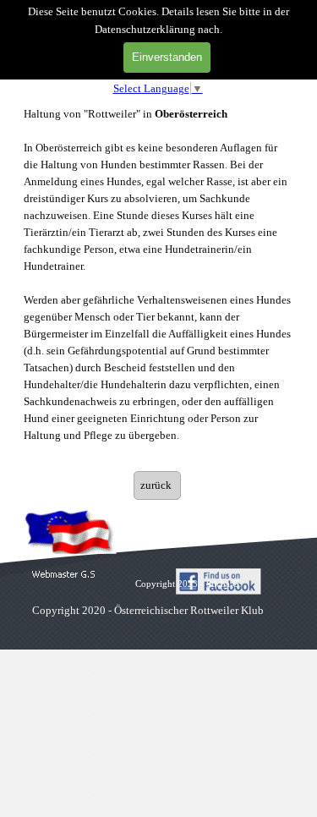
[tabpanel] (157, 283)
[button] (64, 574)
